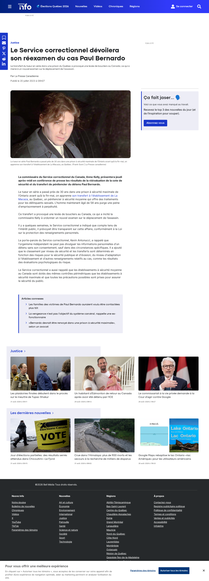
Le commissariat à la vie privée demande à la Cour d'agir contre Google (166, 395)
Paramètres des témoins (25, 530)
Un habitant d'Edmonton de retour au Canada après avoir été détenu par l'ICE (103, 395)
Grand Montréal (114, 522)
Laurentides (112, 541)
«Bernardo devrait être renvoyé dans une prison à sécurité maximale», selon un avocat (72, 325)
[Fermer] (203, 570)
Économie (64, 506)
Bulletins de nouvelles (23, 506)
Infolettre (158, 526)
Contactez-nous (162, 502)
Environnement (67, 510)
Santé (62, 526)
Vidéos (98, 6)
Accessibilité (160, 522)
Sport (62, 537)
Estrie (109, 518)
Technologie (65, 541)
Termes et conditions (165, 514)
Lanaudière (112, 526)
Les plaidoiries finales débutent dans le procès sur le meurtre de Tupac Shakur (39, 395)
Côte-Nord (112, 537)
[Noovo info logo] (24, 6)
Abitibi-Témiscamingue (118, 502)
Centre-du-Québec (116, 510)
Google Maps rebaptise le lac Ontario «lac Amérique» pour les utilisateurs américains (164, 457)
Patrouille (64, 522)
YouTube (16, 522)
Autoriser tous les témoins (174, 570)
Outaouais (111, 549)
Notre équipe (19, 502)
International (65, 514)
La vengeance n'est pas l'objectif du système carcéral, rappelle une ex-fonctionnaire (72, 316)
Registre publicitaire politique (169, 506)
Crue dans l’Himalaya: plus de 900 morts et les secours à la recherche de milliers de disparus (103, 457)
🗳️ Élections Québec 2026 (53, 6)
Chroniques (116, 6)
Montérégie (112, 545)
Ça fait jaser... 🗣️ (162, 98)
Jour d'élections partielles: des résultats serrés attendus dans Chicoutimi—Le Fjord (38, 457)
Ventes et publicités (164, 518)
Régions (135, 6)
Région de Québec (116, 553)
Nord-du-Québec (115, 533)
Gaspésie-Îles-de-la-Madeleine (122, 557)
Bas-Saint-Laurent (116, 506)
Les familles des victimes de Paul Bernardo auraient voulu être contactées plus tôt (74, 306)
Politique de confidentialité (168, 510)
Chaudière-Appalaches (118, 514)
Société (63, 533)
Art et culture (66, 502)
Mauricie (110, 529)
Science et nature (68, 529)
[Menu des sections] (10, 6)
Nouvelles (81, 6)
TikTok (15, 526)
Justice (14, 43)
